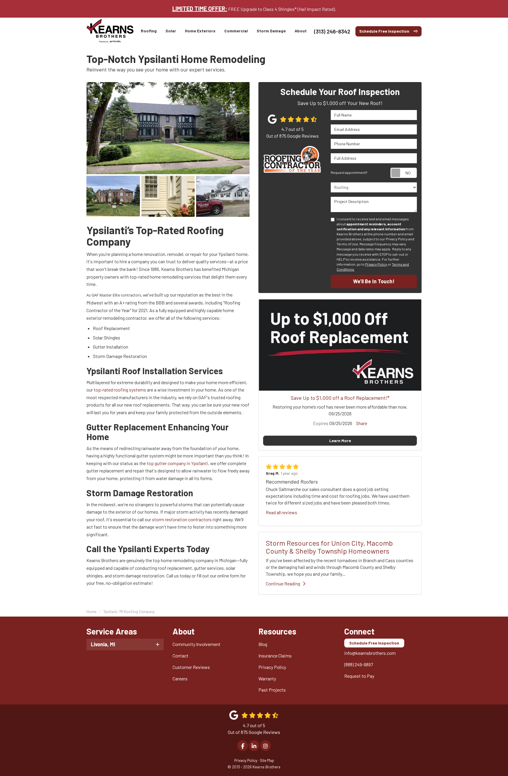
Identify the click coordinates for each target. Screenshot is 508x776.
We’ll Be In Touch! (374, 281)
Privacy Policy (376, 264)
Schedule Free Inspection (384, 31)
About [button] (301, 30)
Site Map (267, 760)
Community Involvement (196, 644)
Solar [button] (171, 30)
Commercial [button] (236, 30)
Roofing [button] (149, 30)
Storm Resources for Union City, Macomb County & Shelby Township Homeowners (329, 547)
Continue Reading (283, 583)
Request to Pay (359, 676)
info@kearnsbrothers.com (370, 653)
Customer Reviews (191, 667)
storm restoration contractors (182, 519)
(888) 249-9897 (358, 664)
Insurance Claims (275, 655)
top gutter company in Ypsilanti (177, 463)
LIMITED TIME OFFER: (199, 8)
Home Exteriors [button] (200, 30)
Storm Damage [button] (271, 30)
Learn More (340, 440)
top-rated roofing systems (120, 389)
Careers (180, 678)
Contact (180, 655)
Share (361, 423)
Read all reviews (281, 512)
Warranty (267, 678)
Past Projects (272, 689)
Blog (262, 644)
